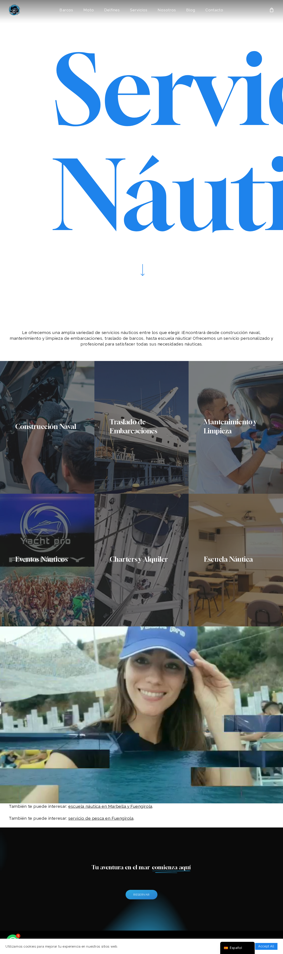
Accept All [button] (266, 946)
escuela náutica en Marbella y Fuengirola (110, 806)
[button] (141, 895)
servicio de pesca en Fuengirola (101, 818)
